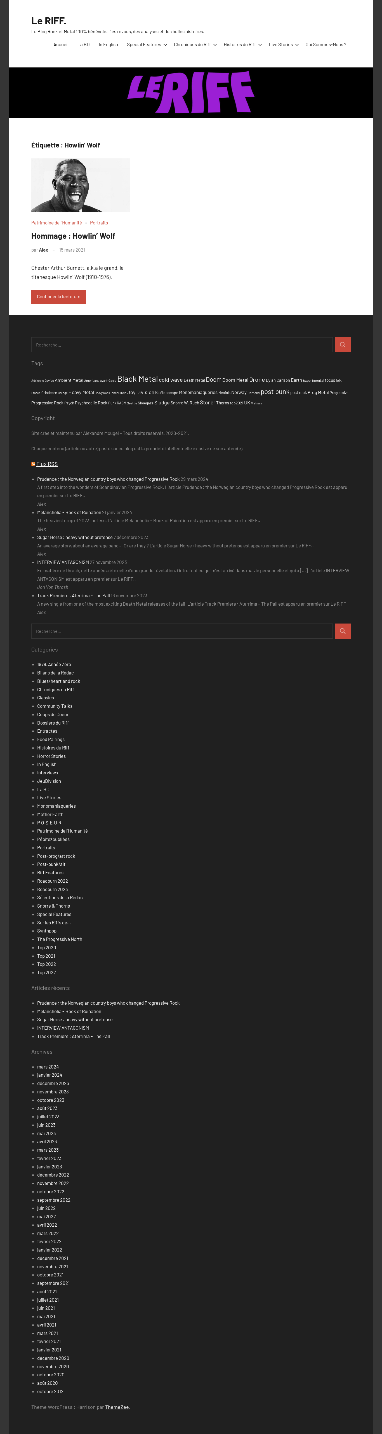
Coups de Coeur (53, 714)
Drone (257, 379)
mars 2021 (47, 1333)
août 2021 (47, 1291)
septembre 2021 (53, 1283)
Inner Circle (118, 393)
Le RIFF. (49, 20)
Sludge (162, 402)
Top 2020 (46, 947)
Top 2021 (46, 956)
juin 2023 (46, 1125)
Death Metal (194, 380)
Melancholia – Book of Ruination (69, 512)
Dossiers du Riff (53, 722)
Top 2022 (46, 964)
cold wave (171, 379)
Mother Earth (50, 814)
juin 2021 (46, 1308)
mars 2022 (48, 1233)
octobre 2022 (50, 1191)
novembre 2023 (53, 1091)
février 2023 (49, 1158)
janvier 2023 (49, 1166)
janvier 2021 (49, 1349)
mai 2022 (46, 1216)
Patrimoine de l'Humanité (56, 222)
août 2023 (47, 1108)
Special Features (144, 44)
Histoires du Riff (240, 44)
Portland (253, 393)
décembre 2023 (53, 1083)
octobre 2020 (51, 1374)
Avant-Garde (108, 380)
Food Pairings (51, 739)
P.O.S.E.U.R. (50, 822)
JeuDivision (49, 781)
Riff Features (50, 872)
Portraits (99, 222)
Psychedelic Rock (91, 402)
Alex (43, 249)
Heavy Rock (102, 393)
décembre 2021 (52, 1258)
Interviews (47, 772)
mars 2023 (48, 1149)
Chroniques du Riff (192, 44)
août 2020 (47, 1383)
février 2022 (49, 1241)
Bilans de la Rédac (55, 672)
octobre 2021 (50, 1274)
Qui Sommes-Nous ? (326, 44)
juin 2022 (46, 1208)
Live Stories (281, 44)
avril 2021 (46, 1324)
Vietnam (256, 403)
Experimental (313, 380)
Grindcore (49, 392)
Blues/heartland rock (58, 681)
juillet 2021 (48, 1299)
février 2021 (49, 1341)
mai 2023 (46, 1133)
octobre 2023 (50, 1100)
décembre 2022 (53, 1174)
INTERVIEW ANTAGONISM (63, 562)
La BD (83, 44)
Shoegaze (146, 403)
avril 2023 (47, 1141)
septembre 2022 (53, 1200)
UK (247, 402)
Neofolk (224, 392)
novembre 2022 (53, 1183)
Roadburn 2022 (52, 881)
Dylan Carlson (278, 380)
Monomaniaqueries (198, 392)
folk (338, 380)
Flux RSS (47, 463)
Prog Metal (318, 392)
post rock (298, 392)
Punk (112, 403)
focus (330, 380)
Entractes (47, 731)
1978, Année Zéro (54, 664)
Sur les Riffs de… (54, 922)
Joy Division (140, 392)
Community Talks (54, 706)
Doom (213, 379)
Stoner (207, 402)
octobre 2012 (50, 1391)
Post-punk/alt (51, 864)
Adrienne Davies (42, 380)
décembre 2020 (53, 1358)
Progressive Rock (47, 402)
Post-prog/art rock (56, 856)
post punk (275, 391)
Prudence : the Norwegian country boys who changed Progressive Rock (108, 479)
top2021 (236, 402)
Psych (69, 402)
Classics (45, 697)
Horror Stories (51, 756)
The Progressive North (59, 939)
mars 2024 (48, 1066)
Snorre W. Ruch (185, 402)
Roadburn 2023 (52, 889)
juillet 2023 (48, 1116)
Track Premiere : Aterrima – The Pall (73, 595)
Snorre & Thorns (53, 905)
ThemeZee (117, 1407)
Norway (239, 392)
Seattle (132, 403)
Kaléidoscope (166, 392)
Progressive (339, 392)
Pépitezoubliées (53, 839)
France (36, 393)
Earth (296, 380)
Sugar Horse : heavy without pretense (75, 537)
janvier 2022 (49, 1249)
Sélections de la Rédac (60, 897)
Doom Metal (235, 380)
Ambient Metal (69, 380)
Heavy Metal (81, 392)
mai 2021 (46, 1316)
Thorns (222, 402)
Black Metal (137, 378)
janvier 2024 (49, 1074)
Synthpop (46, 930)
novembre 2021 (52, 1266)
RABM (121, 403)
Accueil (61, 44)
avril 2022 (47, 1224)
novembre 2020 (53, 1366)
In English (108, 44)
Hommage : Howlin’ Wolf (73, 235)
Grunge (63, 393)
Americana (91, 380)
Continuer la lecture (57, 296)
